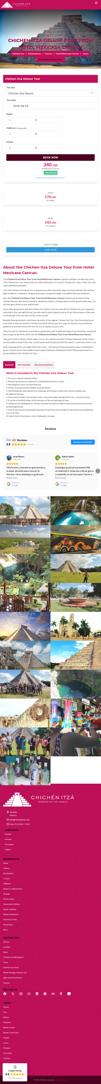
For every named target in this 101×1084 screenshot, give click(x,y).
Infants (9, 142)
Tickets (6, 868)
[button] (3, 471)
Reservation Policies (11, 904)
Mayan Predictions (10, 914)
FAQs (5, 930)
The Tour (10, 87)
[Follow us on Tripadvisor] (54, 995)
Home (5, 863)
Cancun (48, 53)
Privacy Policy (8, 899)
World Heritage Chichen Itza (15, 972)
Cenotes (6, 1058)
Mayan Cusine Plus (11, 1032)
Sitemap (6, 894)
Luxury (6, 1043)
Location (6, 947)
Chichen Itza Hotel (11, 967)
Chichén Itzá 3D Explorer (13, 957)
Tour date (11, 100)
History (6, 942)
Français (8, 839)
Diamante (7, 1022)
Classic (6, 1007)
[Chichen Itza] (16, 5)
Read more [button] (12, 477)
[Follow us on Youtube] (30, 995)
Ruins (5, 952)
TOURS (7, 1003)
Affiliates (7, 883)
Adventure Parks (10, 919)
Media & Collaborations (12, 889)
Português (9, 844)
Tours (85, 53)
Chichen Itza (18, 53)
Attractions (8, 924)
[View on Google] (9, 457)
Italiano (8, 849)
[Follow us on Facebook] (6, 995)
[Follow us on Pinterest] (46, 995)
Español (8, 834)
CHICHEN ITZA (11, 938)
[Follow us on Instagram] (22, 995)
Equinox (6, 983)
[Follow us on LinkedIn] (38, 995)
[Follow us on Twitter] (14, 995)
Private (6, 1038)
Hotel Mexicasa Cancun (67, 53)
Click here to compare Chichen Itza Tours (50, 178)
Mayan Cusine (9, 1027)
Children (16, 128)
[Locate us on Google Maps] (62, 995)
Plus (5, 1012)
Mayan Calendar (9, 909)
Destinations (34, 53)
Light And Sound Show (12, 978)
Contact (6, 878)
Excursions (7, 1053)
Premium (6, 1048)
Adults (9, 114)
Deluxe (6, 1017)
